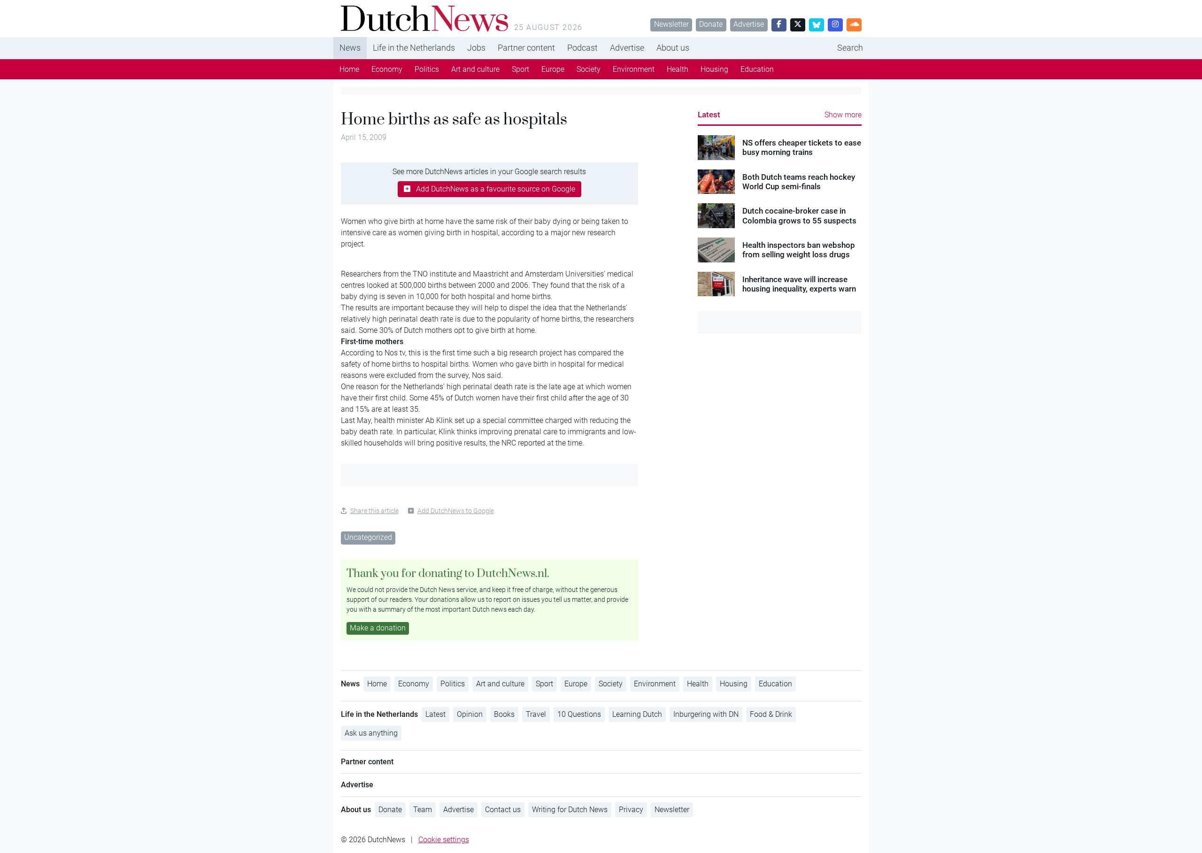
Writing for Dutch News (570, 809)
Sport (520, 69)
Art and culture (475, 69)
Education (757, 69)
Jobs (476, 48)
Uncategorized (368, 537)
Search (850, 48)
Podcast (582, 48)
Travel (536, 714)
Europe (552, 69)
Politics (427, 69)
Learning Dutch (637, 714)
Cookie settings (443, 839)
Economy (386, 69)
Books (504, 714)
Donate (711, 24)
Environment (634, 69)
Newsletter (671, 24)
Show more (843, 114)
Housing (714, 69)
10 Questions (579, 714)
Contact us (503, 809)
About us (672, 48)
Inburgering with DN (706, 714)
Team (422, 809)
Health (677, 69)
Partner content (526, 48)
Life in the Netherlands (414, 48)
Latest (709, 114)
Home (349, 69)
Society (589, 69)
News (350, 48)
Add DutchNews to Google (455, 511)
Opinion (470, 714)
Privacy (631, 809)
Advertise (748, 24)
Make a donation (378, 627)
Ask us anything (371, 733)
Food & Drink (771, 714)
